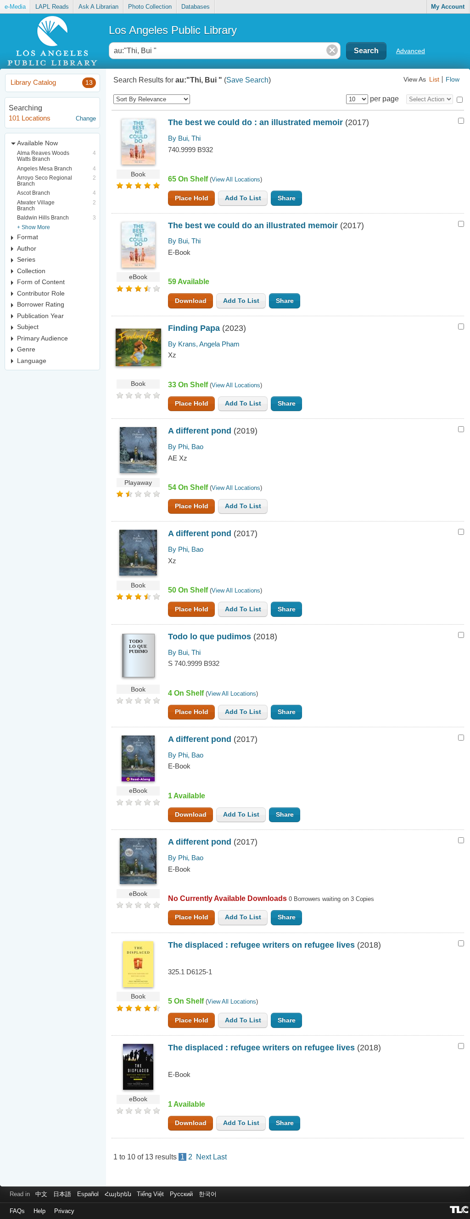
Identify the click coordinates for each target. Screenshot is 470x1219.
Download (191, 300)
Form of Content (41, 282)
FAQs (17, 1211)
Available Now (37, 143)
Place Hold (191, 198)
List (434, 79)
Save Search (247, 80)
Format (27, 237)
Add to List (243, 198)
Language (31, 360)
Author (26, 248)
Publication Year (40, 315)
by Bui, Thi (184, 138)
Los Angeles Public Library (173, 30)
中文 (41, 1194)
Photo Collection (150, 6)
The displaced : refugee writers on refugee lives (261, 945)
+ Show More (33, 227)
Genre (26, 349)
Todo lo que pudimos (209, 636)
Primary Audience (42, 338)
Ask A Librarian (98, 6)
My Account (447, 6)
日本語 (62, 1194)
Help (39, 1211)
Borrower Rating (40, 304)
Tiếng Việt (150, 1194)
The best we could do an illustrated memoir (253, 225)
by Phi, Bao (185, 446)
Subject (28, 326)
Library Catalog (52, 82)
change (86, 118)
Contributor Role (41, 293)
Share (287, 198)
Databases (195, 6)
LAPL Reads (52, 6)
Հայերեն (118, 1194)
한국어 (208, 1194)
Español (88, 1194)
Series (26, 259)
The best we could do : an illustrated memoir (255, 122)
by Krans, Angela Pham (204, 344)
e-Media (15, 6)
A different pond (199, 430)
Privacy (64, 1211)
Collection (31, 271)
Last (220, 1157)
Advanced (410, 51)
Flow (452, 79)
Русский (181, 1194)
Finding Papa (194, 328)
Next (203, 1157)
